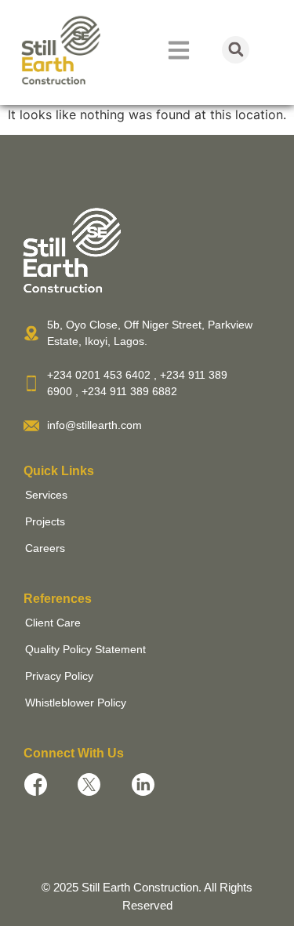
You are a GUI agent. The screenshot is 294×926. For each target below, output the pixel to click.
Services (46, 494)
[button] (235, 50)
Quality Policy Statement (85, 649)
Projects (45, 521)
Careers (45, 548)
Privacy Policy (59, 676)
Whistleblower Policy (75, 702)
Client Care (53, 622)
